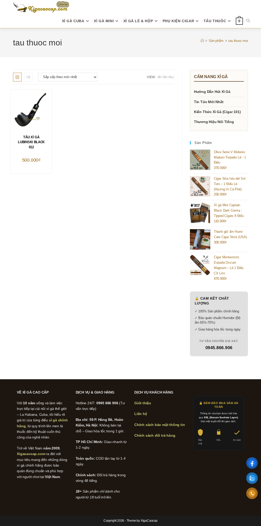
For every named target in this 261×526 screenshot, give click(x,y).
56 (165, 77)
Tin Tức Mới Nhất (209, 102)
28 (159, 77)
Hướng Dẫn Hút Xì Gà (212, 92)
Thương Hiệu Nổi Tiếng (214, 122)
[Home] (202, 41)
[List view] (28, 77)
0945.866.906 (218, 347)
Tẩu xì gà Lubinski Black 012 (31, 142)
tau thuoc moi (238, 41)
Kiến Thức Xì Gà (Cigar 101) (217, 112)
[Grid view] (17, 77)
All (171, 77)
